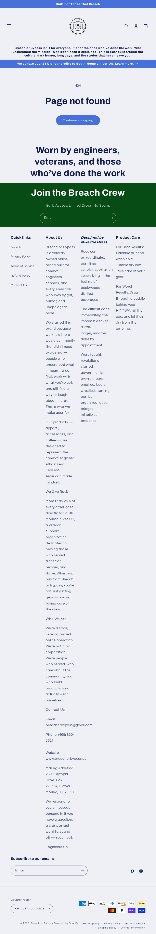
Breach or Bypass (42, 923)
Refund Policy (20, 275)
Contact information (133, 928)
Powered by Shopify (66, 923)
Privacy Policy (21, 256)
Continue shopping (78, 120)
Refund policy (91, 923)
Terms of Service (23, 266)
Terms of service (135, 923)
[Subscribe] (111, 218)
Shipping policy (107, 928)
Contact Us (19, 285)
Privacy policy (112, 923)
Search (16, 247)
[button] (9, 26)
